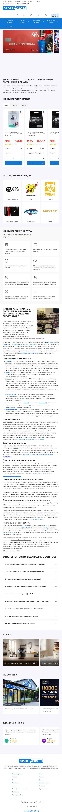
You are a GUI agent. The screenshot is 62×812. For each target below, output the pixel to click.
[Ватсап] (28, 806)
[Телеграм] (31, 806)
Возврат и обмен (44, 783)
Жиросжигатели (11, 409)
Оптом (24, 1)
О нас (4, 1)
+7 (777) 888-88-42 (22, 4)
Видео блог (16, 783)
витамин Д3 (43, 403)
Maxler (14, 344)
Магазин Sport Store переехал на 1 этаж (19, 709)
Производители (17, 774)
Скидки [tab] (24, 105)
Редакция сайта (17, 795)
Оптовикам (15, 792)
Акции (14, 786)
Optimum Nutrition (52, 342)
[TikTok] (36, 806)
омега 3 (26, 403)
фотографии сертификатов (29, 353)
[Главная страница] (14, 8)
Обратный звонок (8, 4)
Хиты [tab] (6, 105)
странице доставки (37, 519)
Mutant (8, 344)
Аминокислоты (10, 394)
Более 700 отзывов (9, 532)
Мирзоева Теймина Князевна (21, 540)
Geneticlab (32, 344)
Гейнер (7, 372)
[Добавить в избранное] (17, 148)
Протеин (8, 361)
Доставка (17, 1)
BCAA (22, 398)
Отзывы (38, 1)
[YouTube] (34, 806)
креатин (15, 448)
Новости (15, 777)
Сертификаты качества (19, 789)
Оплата (10, 1)
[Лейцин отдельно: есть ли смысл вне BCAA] (21, 652)
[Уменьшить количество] (6, 158)
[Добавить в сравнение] (20, 148)
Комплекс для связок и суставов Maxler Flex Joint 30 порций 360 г (13, 133)
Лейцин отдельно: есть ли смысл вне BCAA (21, 663)
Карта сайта (43, 789)
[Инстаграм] (25, 806)
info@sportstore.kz (49, 528)
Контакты (31, 1)
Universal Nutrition (22, 344)
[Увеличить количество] (21, 158)
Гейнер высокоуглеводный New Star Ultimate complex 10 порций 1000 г (36, 133)
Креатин (8, 379)
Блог (13, 780)
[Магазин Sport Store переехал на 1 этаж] (21, 692)
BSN (4, 344)
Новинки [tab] (15, 105)
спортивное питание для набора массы (30, 439)
